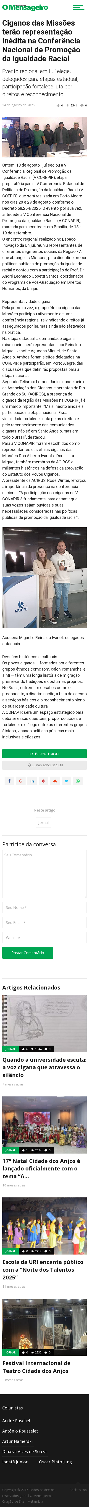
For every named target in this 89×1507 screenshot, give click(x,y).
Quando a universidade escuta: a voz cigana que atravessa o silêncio (44, 1067)
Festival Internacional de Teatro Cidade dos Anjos (37, 1366)
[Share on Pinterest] (43, 781)
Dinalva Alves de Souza (24, 1451)
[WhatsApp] (78, 781)
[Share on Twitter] (66, 781)
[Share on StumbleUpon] (55, 781)
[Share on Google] (21, 781)
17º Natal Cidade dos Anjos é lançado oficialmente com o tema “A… (41, 1168)
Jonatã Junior (15, 1462)
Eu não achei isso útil (47, 765)
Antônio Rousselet (20, 1431)
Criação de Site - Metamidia (22, 1501)
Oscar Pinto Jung (55, 1462)
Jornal (43, 822)
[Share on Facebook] (9, 781)
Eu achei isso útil (46, 754)
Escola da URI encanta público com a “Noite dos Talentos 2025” (43, 1269)
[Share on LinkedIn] (32, 781)
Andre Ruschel (16, 1420)
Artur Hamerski (17, 1441)
